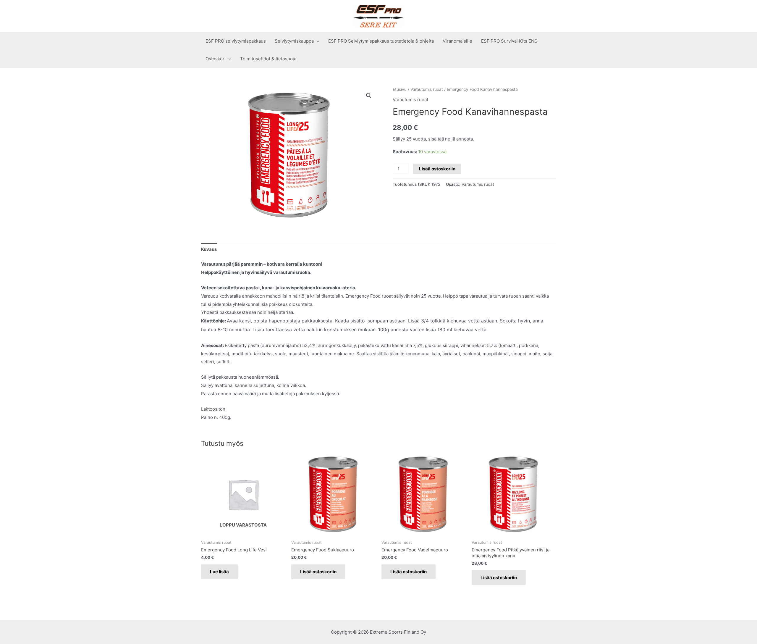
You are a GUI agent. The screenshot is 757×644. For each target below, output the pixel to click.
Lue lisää (219, 571)
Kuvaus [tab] (209, 249)
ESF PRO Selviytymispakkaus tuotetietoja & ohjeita (381, 41)
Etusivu (400, 89)
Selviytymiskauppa (294, 41)
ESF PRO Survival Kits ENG (509, 41)
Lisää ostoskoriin (437, 169)
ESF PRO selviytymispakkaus (236, 41)
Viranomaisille (457, 41)
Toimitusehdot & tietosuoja (268, 59)
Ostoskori (216, 59)
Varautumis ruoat (426, 89)
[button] (368, 95)
